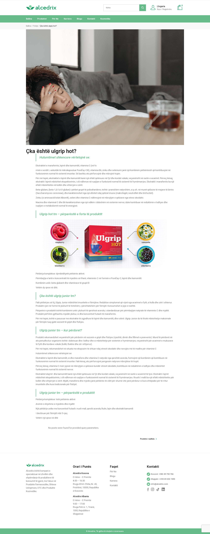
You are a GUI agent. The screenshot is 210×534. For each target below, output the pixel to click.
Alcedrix (91, 531)
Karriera (113, 480)
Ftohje (35, 26)
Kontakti (114, 485)
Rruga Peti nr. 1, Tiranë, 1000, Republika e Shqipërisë (84, 510)
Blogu (112, 476)
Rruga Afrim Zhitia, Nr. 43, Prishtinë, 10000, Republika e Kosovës (86, 487)
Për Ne (113, 471)
